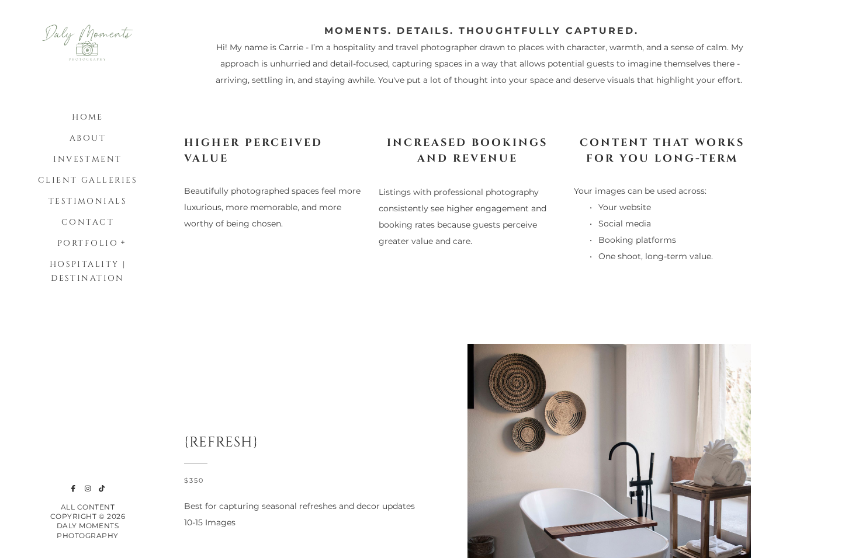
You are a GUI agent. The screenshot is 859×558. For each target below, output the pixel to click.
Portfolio (87, 243)
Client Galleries (87, 180)
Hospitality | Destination (88, 271)
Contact (87, 222)
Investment (87, 159)
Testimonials (88, 201)
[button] (123, 241)
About (88, 138)
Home (87, 117)
